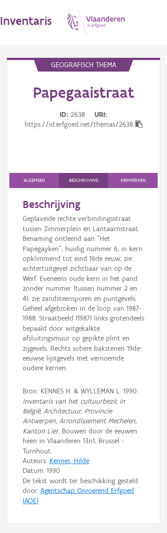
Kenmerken (133, 180)
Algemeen (34, 180)
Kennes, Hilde (69, 461)
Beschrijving (83, 180)
